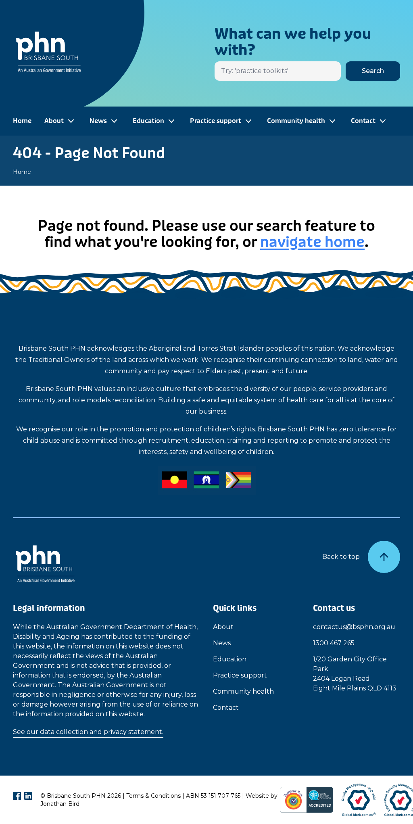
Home (22, 121)
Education (229, 659)
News (222, 643)
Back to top (341, 556)
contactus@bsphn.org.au (354, 627)
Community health (243, 691)
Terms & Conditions (153, 795)
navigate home (312, 242)
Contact (226, 707)
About (223, 627)
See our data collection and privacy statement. (88, 732)
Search (373, 71)
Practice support (240, 675)
